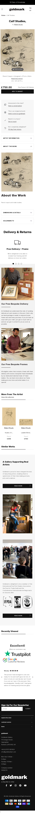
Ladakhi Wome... (26, 432)
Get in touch (12, 121)
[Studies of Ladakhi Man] (9, 416)
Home (3, 15)
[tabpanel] (17, 250)
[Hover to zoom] (17, 50)
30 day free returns (14, 129)
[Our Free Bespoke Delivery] (17, 284)
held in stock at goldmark (16, 113)
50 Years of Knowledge (17, 2)
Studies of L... (9, 432)
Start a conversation (15, 106)
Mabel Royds (18, 24)
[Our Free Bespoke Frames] (17, 344)
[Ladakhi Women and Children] (26, 422)
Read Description (17, 78)
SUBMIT (28, 708)
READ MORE (18, 486)
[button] (3, 9)
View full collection (7, 397)
